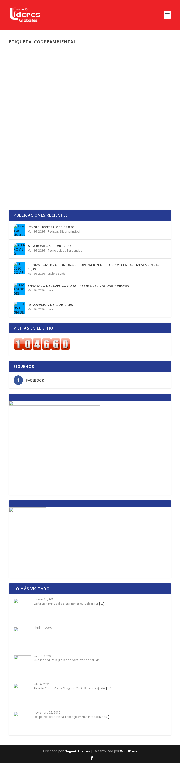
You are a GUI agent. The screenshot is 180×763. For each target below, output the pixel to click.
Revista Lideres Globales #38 (51, 227)
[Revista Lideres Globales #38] (19, 230)
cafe (50, 290)
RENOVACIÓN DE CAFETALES (50, 304)
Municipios (70, 165)
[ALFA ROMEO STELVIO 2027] (19, 249)
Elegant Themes (77, 751)
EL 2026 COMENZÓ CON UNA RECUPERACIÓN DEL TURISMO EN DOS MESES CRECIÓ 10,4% (93, 267)
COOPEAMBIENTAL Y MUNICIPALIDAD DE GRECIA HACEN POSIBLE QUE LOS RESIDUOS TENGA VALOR (87, 155)
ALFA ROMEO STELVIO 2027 (49, 246)
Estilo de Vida (57, 274)
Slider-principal (89, 165)
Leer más (24, 189)
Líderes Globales (30, 165)
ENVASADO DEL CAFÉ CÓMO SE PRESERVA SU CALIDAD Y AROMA (78, 285)
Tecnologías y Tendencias (65, 250)
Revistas (53, 231)
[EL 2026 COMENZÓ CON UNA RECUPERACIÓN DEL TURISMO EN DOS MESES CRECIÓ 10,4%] (19, 268)
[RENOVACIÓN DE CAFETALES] (19, 308)
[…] (101, 603)
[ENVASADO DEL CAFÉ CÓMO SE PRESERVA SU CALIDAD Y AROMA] (19, 289)
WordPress (128, 751)
